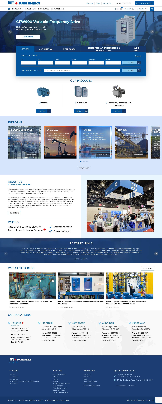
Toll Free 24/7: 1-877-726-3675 (129, 376)
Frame (57, 60)
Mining (55, 381)
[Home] (24, 5)
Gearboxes (69, 49)
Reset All (138, 56)
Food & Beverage (59, 374)
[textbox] (28, 63)
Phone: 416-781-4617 (125, 374)
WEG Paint (136, 49)
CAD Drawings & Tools (92, 386)
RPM (39, 60)
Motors (25, 49)
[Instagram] (17, 363)
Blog (98, 3)
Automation (46, 49)
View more (84, 168)
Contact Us (107, 3)
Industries (30, 9)
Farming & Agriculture (61, 383)
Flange (74, 60)
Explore (42, 111)
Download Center (90, 381)
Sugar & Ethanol (59, 390)
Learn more (28, 37)
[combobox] (28, 63)
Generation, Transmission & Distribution (103, 49)
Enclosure (91, 60)
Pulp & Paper (58, 386)
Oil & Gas (56, 377)
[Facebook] (9, 363)
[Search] (152, 9)
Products (16, 9)
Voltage (108, 60)
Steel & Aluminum (59, 388)
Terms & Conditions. (49, 400)
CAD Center (59, 9)
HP (22, 60)
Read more (14, 213)
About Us (90, 3)
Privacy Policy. (64, 400)
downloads (43, 9)
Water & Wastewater (60, 392)
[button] (152, 32)
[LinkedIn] (13, 363)
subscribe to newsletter (125, 386)
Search (130, 62)
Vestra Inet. (150, 400)
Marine (55, 379)
